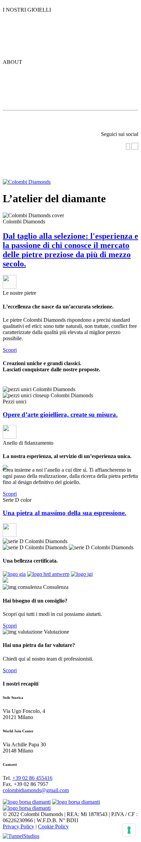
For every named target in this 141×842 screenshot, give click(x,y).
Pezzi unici (27, 32)
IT (135, 157)
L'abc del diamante (35, 99)
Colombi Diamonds (36, 71)
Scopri (10, 350)
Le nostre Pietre (29, 85)
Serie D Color (33, 16)
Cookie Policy (53, 826)
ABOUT (12, 62)
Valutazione (67, 119)
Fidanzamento (34, 47)
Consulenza (22, 119)
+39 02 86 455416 (32, 778)
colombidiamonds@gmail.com (36, 790)
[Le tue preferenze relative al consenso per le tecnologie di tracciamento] (129, 830)
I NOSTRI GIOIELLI (27, 10)
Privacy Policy (18, 826)
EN (134, 171)
